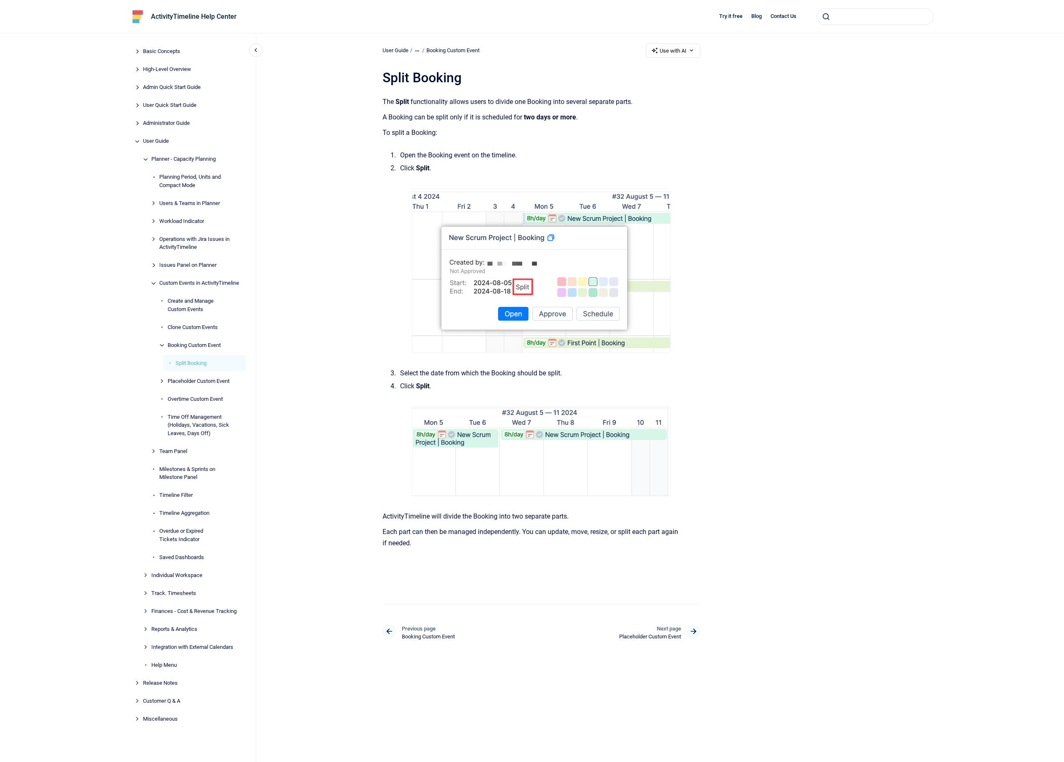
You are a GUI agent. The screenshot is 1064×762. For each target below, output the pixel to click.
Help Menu (164, 665)
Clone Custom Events (193, 327)
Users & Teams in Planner (189, 203)
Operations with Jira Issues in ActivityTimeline (194, 243)
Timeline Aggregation (184, 513)
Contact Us (783, 16)
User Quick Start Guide (169, 105)
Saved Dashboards (181, 557)
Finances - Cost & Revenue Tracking (194, 611)
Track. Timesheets (173, 593)
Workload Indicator (181, 221)
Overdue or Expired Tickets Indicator (181, 535)
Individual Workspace (176, 575)
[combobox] (875, 17)
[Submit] (826, 16)
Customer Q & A (161, 701)
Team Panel (173, 451)
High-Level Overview (167, 69)
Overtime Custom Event (195, 399)
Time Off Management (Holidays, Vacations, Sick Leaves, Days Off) (198, 425)
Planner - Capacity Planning (183, 159)
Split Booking (191, 363)
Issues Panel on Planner (188, 265)
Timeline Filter (176, 495)
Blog (756, 16)
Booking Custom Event (194, 345)
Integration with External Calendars (192, 647)
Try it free (731, 16)
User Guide (156, 141)
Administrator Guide (166, 123)
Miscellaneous (160, 719)
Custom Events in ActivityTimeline (199, 283)
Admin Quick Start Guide (172, 87)
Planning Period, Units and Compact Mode (190, 181)
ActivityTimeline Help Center (194, 16)
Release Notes (160, 683)
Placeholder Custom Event (199, 381)
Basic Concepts (161, 51)
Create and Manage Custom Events (191, 305)
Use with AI (673, 51)
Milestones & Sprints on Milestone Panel (187, 473)
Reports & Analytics (174, 629)
